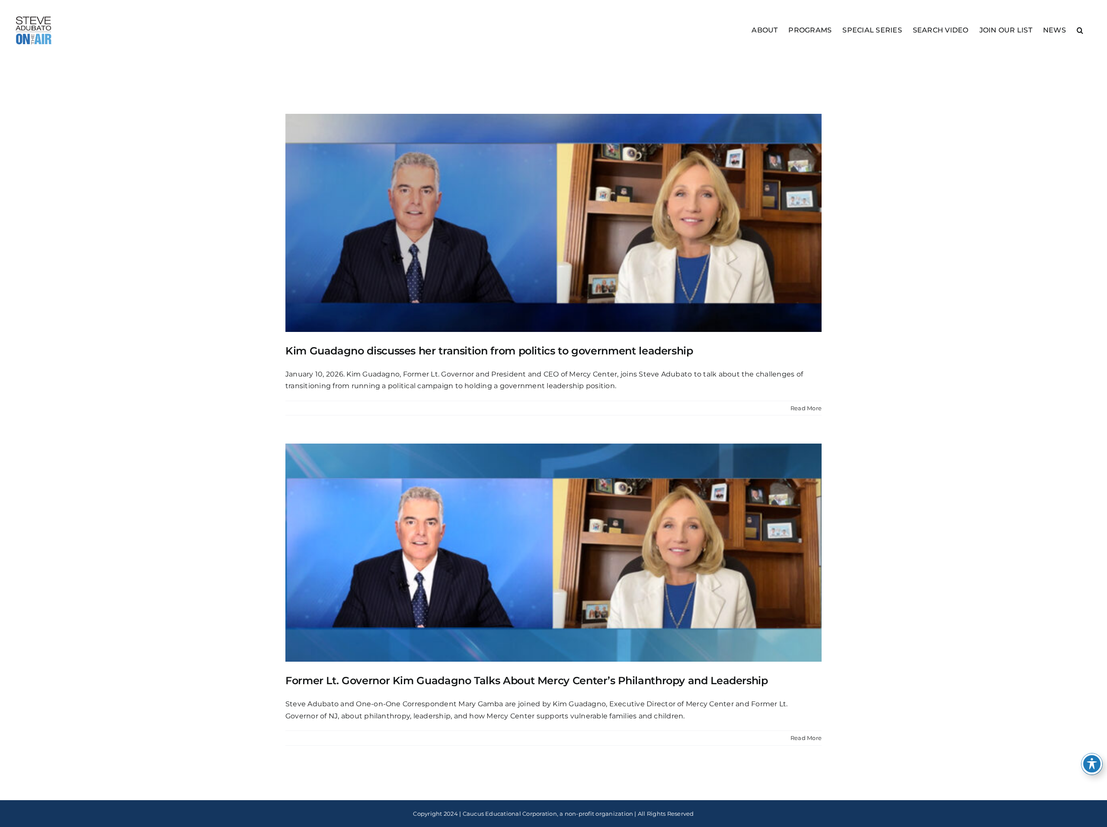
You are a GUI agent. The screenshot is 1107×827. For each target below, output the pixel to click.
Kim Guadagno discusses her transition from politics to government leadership (489, 350)
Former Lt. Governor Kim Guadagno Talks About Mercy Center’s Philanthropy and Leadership (526, 680)
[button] (1080, 29)
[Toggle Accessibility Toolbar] (1091, 763)
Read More (806, 408)
